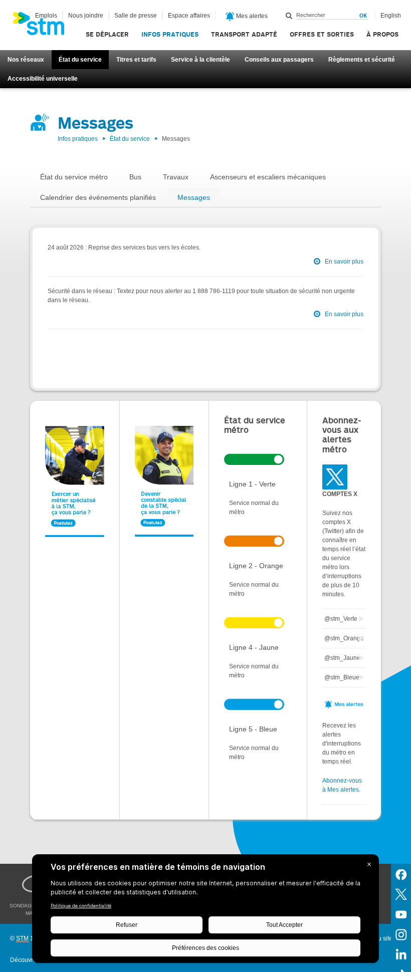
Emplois (46, 15)
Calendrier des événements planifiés (98, 197)
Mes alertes (251, 16)
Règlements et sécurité (361, 59)
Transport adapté (244, 34)
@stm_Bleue (341, 677)
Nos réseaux (26, 59)
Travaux (175, 177)
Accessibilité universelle (43, 78)
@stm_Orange (344, 638)
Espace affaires (189, 15)
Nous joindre (85, 15)
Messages (193, 197)
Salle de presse (135, 15)
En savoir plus (344, 261)
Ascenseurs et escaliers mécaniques (268, 177)
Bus (135, 177)
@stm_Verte (340, 618)
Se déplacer (107, 34)
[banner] (44, 27)
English (390, 15)
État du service (80, 59)
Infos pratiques (169, 34)
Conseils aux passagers (279, 59)
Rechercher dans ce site (289, 16)
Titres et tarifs (136, 59)
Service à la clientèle (200, 59)
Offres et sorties (322, 34)
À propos (382, 34)
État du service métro (74, 177)
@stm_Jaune (342, 657)
